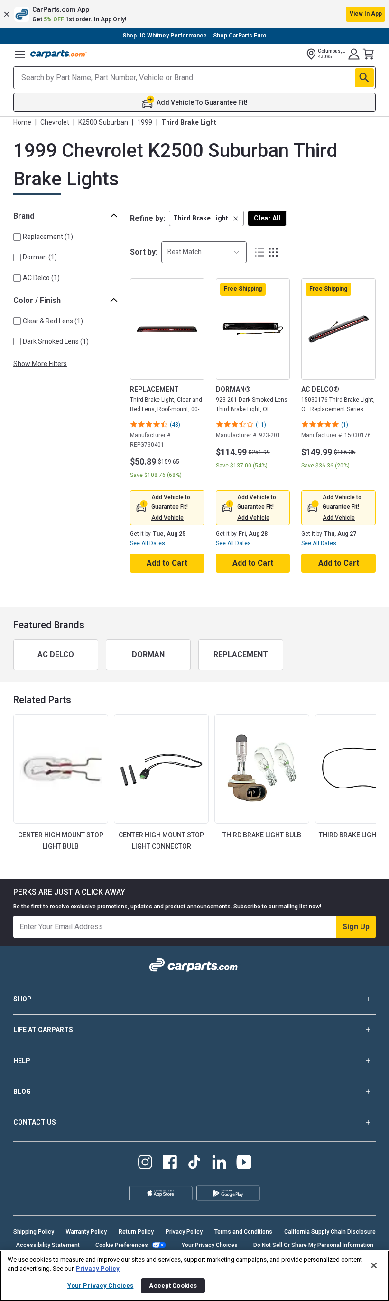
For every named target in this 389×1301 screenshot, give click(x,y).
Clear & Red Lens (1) (53, 321)
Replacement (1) (48, 236)
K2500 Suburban (103, 122)
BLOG (22, 1091)
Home (22, 122)
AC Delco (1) (41, 278)
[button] (194, 14)
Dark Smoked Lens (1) (56, 341)
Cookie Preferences (121, 1245)
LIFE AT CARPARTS (43, 1030)
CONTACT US (34, 1122)
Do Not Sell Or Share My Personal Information (313, 1245)
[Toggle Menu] (20, 54)
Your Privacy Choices (210, 1245)
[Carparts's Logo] (58, 54)
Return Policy (136, 1231)
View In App (366, 13)
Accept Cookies (173, 1285)
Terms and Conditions (243, 1231)
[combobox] (204, 252)
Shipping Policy (33, 1231)
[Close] (373, 1265)
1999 (144, 122)
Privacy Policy (184, 1231)
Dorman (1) (40, 257)
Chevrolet (54, 122)
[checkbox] (17, 237)
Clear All (267, 218)
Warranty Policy (86, 1231)
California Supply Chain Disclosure (330, 1231)
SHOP (22, 999)
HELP (21, 1060)
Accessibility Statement (48, 1245)
